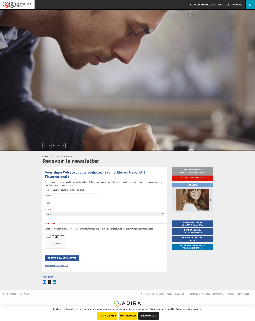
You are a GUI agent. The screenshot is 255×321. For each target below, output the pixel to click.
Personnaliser (148, 315)
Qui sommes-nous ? (164, 294)
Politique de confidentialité (56, 265)
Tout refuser (128, 315)
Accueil (45, 156)
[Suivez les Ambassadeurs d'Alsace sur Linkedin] (58, 145)
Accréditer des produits (192, 247)
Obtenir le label (192, 231)
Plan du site (179, 294)
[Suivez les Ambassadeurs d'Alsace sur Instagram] (63, 145)
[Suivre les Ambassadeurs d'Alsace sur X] (49, 145)
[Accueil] (17, 4)
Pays (48, 209)
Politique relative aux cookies (240, 294)
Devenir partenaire (192, 223)
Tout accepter (107, 315)
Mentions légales (193, 294)
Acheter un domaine (192, 239)
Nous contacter (147, 294)
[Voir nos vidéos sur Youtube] (54, 145)
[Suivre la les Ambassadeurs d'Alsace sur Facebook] (44, 145)
